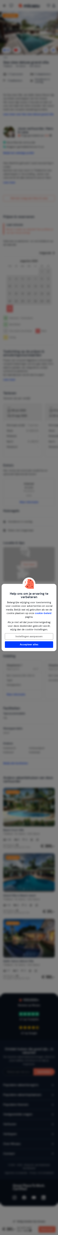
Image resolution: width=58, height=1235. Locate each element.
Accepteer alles (29, 644)
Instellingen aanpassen (29, 636)
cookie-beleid (43, 613)
